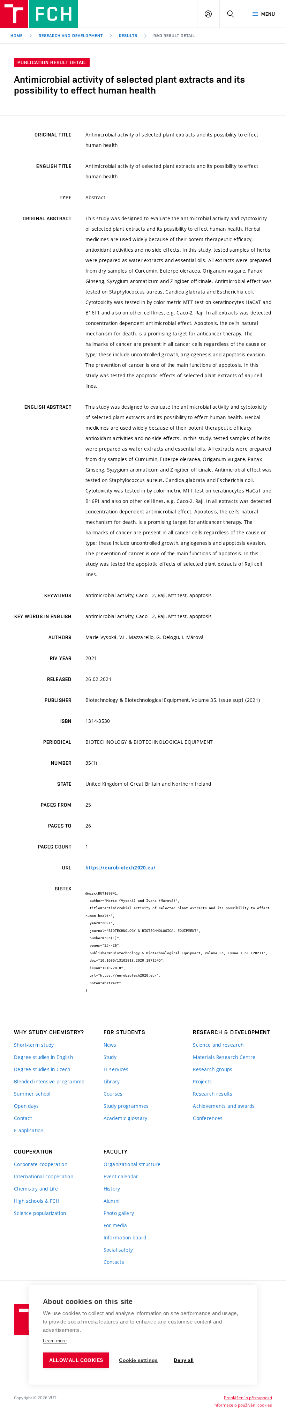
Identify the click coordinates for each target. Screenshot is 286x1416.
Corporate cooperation (40, 1164)
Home (16, 35)
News (110, 1044)
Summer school (32, 1093)
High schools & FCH (36, 1201)
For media (115, 1225)
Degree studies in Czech (42, 1069)
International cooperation (43, 1176)
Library (112, 1081)
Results (128, 35)
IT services (116, 1069)
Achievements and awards (224, 1106)
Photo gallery (119, 1213)
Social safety (118, 1249)
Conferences (208, 1118)
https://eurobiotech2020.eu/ (120, 868)
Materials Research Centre (224, 1057)
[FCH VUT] (39, 14)
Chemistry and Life (36, 1188)
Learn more (55, 1340)
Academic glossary (126, 1118)
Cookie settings (138, 1360)
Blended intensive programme (49, 1081)
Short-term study (34, 1044)
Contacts (114, 1262)
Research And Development (71, 35)
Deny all (184, 1360)
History (112, 1188)
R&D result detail (174, 35)
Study (110, 1057)
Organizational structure (132, 1164)
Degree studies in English (43, 1057)
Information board (125, 1237)
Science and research (218, 1044)
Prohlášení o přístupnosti (248, 1397)
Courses (113, 1093)
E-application (29, 1130)
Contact (23, 1118)
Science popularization (40, 1213)
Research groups (212, 1069)
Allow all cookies (76, 1360)
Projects (202, 1081)
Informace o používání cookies (242, 1405)
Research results (212, 1093)
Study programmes (126, 1106)
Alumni (112, 1201)
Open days (26, 1106)
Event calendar (121, 1176)
